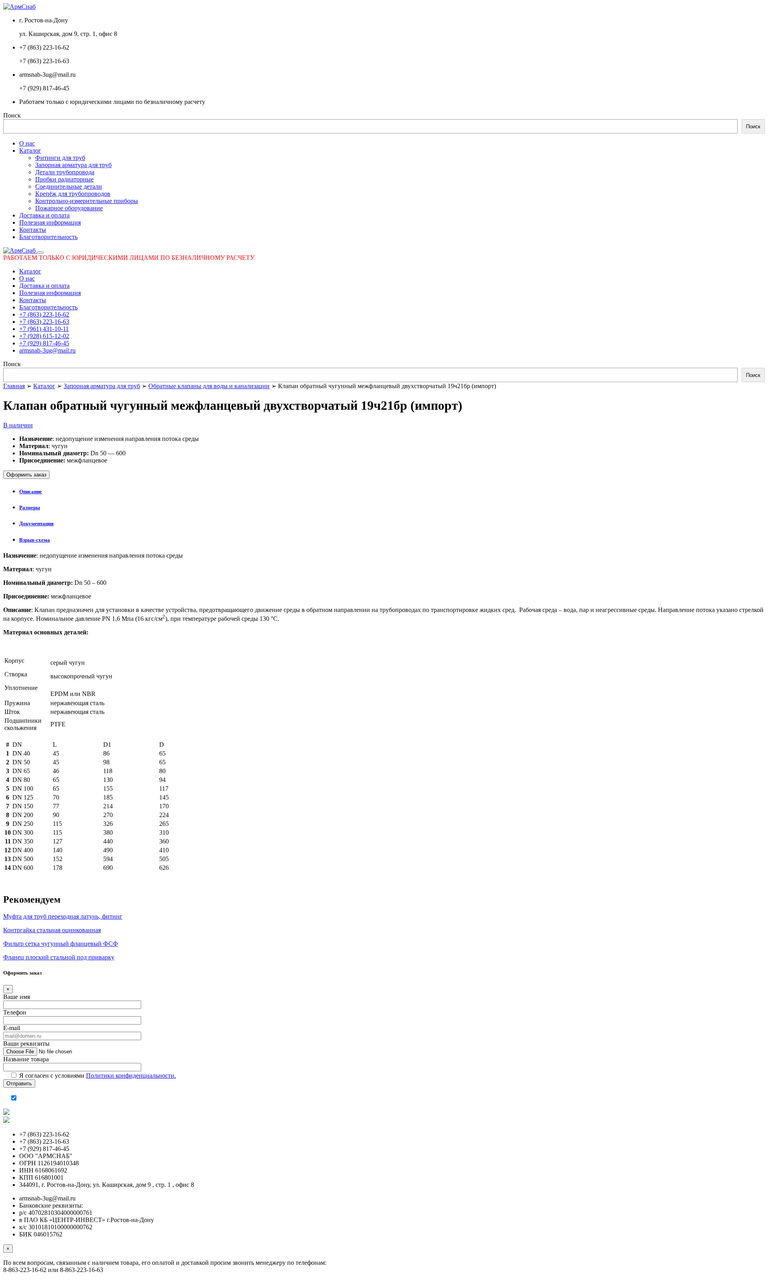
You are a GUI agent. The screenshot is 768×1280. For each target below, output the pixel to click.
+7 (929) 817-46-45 (44, 343)
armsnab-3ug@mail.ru (47, 350)
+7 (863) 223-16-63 (44, 321)
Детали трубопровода (64, 172)
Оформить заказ (26, 475)
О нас (27, 143)
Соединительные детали (68, 186)
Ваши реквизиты (26, 1043)
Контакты (32, 229)
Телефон (14, 1012)
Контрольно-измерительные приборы (86, 200)
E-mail (11, 1028)
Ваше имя (16, 996)
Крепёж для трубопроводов (72, 193)
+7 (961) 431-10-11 (44, 328)
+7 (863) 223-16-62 (44, 314)
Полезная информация (50, 222)
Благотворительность (48, 236)
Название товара (26, 1059)
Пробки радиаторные (64, 179)
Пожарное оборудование (69, 208)
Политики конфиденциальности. (131, 1075)
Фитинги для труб (60, 157)
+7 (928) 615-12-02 (44, 336)
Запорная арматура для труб (73, 164)
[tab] (392, 491)
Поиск (12, 115)
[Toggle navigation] (40, 252)
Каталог (30, 150)
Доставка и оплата (44, 215)
